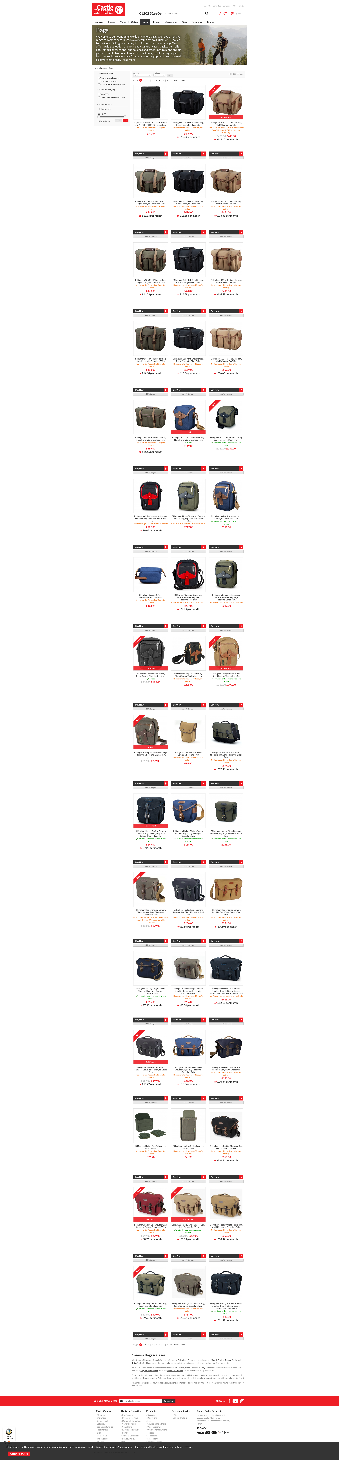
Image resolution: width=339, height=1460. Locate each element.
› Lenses (149, 1421)
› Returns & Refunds (130, 1430)
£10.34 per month (190, 1084)
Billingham (182, 1360)
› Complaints (126, 1427)
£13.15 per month (152, 215)
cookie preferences (182, 1447)
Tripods (156, 22)
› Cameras (150, 1415)
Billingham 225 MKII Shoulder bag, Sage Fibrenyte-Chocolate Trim (150, 202)
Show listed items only (112, 84)
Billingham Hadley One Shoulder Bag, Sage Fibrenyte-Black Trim (150, 1304)
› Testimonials (102, 1430)
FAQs (234, 6)
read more (129, 59)
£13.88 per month (190, 215)
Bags (145, 22)
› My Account (127, 1415)
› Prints (124, 1433)
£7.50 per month (189, 926)
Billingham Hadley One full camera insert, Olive (150, 1147)
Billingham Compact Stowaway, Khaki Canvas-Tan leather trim (226, 674)
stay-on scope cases (149, 1370)
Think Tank (136, 1363)
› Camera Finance (128, 1424)
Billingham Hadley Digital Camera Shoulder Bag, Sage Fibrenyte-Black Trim (226, 833)
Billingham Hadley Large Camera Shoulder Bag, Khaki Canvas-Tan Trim (226, 912)
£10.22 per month (152, 1084)
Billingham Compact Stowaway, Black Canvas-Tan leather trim (188, 674)
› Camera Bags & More (156, 1424)
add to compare (151, 158)
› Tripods (150, 1433)
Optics (134, 22)
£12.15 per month (227, 1002)
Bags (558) (104, 94)
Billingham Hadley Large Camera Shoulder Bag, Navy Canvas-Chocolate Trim (150, 991)
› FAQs (174, 1415)
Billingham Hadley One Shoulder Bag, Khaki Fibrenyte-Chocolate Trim (226, 1226)
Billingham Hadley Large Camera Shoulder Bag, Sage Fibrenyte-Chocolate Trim (188, 991)
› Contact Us (101, 1435)
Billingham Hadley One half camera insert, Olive (188, 1147)
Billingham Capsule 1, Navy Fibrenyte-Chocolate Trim (151, 596)
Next (176, 80)
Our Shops (226, 6)
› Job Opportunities (104, 1427)
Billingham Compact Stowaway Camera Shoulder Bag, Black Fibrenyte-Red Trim (188, 597)
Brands (210, 22)
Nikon (187, 1367)
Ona (222, 1360)
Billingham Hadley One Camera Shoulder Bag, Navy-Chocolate (226, 1068)
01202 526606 (150, 13)
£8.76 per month (152, 1239)
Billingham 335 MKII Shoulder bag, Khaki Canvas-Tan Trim (226, 202)
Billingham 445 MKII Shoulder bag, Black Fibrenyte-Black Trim (188, 281)
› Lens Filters (152, 1439)
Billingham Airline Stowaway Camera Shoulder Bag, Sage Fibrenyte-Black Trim (188, 518)
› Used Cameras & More (156, 1430)
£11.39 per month (227, 1320)
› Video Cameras (153, 1427)
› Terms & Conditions (130, 1435)
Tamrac (228, 1360)
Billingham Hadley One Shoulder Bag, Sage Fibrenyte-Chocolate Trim (188, 1304)
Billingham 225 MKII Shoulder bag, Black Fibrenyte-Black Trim (188, 123)
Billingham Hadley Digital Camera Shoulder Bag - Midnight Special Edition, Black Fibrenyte (150, 833)
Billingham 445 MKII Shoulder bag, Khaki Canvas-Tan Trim (226, 281)
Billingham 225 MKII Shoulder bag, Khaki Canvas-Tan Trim (226, 123)
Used (185, 22)
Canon (174, 1367)
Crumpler (192, 1360)
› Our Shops (101, 1418)
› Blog (98, 1433)
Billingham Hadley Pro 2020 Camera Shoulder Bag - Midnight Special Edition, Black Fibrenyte (226, 1305)
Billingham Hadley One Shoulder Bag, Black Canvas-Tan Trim (226, 1147)
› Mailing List (102, 1439)
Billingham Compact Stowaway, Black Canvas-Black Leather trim (150, 674)
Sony (203, 1367)
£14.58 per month (190, 294)
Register (241, 6)
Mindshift (215, 1360)
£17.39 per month (227, 769)
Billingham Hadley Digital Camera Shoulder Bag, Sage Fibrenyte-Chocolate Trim (150, 912)
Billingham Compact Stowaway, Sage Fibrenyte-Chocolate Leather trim (150, 753)
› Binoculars (151, 1418)
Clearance (197, 22)
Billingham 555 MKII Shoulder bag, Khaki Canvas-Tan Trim (226, 360)
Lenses (111, 22)
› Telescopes (151, 1435)
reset (119, 121)
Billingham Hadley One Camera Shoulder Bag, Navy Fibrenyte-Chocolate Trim (188, 1069)
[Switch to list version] (238, 74)
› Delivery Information (131, 1421)
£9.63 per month (152, 1317)
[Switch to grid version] (231, 74)
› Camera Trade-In (179, 1418)
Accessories (171, 22)
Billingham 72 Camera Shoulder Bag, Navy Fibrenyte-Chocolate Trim (188, 438)
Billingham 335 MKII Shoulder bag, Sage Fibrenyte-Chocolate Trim (150, 281)
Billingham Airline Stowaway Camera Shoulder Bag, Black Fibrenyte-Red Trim (150, 518)
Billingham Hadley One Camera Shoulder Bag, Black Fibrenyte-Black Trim (151, 1069)
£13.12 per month (227, 139)
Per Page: (156, 73)
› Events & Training (129, 1418)
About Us (207, 6)
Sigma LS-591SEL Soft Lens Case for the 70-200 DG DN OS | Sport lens (150, 123)
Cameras (99, 22)
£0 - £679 (102, 114)
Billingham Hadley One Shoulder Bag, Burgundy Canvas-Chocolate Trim (150, 1226)
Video (123, 22)
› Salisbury (100, 1424)
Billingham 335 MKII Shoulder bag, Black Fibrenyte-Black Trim (188, 202)
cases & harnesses (175, 1370)
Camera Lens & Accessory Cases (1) (111, 98)
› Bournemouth (102, 1421)
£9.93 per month (189, 1239)
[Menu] (13, 1428)
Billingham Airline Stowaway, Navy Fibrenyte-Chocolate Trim (226, 517)
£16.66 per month (190, 373)
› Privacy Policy (128, 1439)
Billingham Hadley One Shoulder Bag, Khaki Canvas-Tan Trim (188, 1226)
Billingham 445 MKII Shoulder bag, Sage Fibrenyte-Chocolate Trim (150, 360)
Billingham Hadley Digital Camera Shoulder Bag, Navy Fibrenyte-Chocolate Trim (188, 833)
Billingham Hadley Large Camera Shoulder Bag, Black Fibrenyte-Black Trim (188, 912)
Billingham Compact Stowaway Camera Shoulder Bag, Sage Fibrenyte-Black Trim (226, 597)
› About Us (100, 1415)
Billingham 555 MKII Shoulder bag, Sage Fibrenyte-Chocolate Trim (150, 438)
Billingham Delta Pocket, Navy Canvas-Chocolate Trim (188, 753)
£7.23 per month (152, 847)
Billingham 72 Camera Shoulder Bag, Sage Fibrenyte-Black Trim (226, 438)
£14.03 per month (152, 294)
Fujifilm (181, 1367)
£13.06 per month (190, 136)
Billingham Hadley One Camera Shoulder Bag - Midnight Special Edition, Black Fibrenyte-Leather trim (226, 991)
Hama (199, 1360)
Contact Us (217, 6)
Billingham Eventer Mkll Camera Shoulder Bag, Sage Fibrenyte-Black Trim (226, 754)
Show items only (110, 78)
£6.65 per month (152, 530)
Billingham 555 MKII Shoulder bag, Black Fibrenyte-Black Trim (188, 360)
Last (183, 80)
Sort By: (136, 73)
